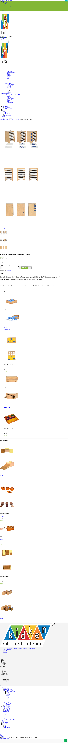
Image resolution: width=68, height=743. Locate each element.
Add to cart (24, 267)
